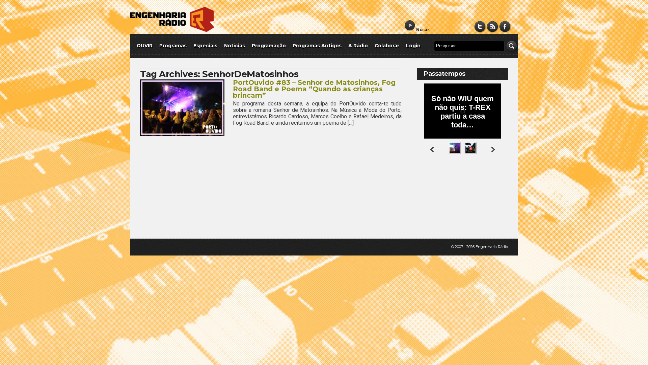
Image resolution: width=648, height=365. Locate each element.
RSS (492, 26)
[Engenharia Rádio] (172, 30)
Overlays (498, 180)
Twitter (480, 26)
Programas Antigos (317, 45)
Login (413, 45)
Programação (269, 45)
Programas (173, 45)
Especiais (205, 45)
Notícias (234, 45)
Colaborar (387, 45)
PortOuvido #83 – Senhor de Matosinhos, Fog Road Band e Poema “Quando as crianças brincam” (314, 88)
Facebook (505, 26)
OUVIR (145, 45)
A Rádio (358, 45)
